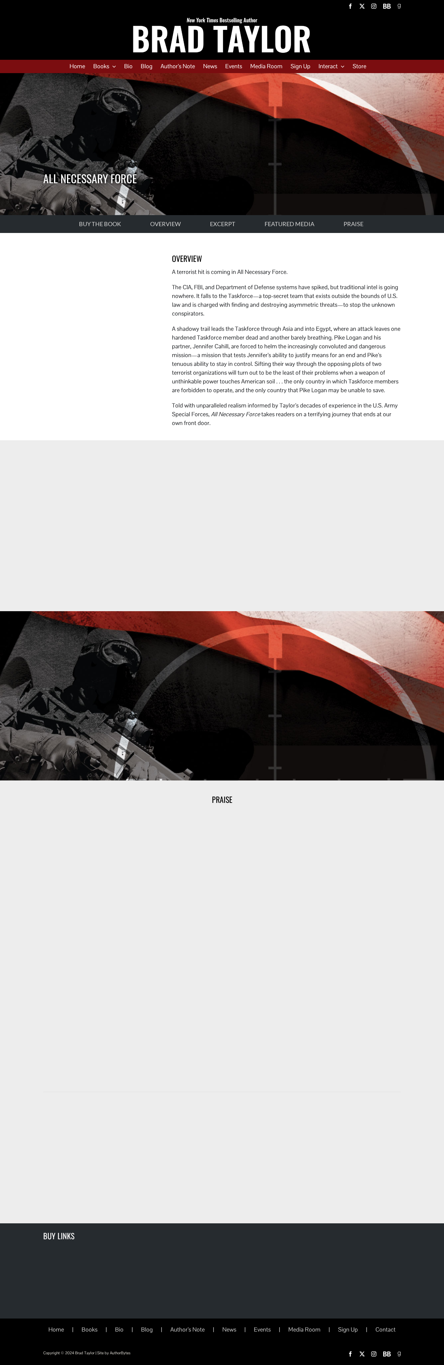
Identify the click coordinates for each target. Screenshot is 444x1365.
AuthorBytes (120, 1353)
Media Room (304, 1329)
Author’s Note (187, 1329)
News (229, 1329)
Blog (147, 1329)
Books (90, 1329)
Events (262, 1329)
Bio (119, 1329)
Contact (385, 1329)
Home (56, 1329)
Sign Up (348, 1329)
